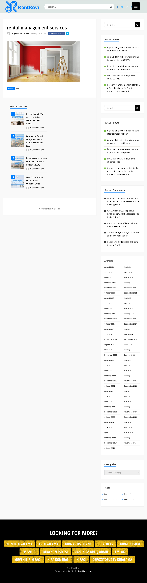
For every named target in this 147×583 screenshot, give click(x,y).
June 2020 (108, 427)
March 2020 (128, 433)
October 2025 (109, 293)
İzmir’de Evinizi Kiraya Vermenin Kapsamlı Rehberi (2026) (36, 161)
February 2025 (110, 314)
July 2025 (127, 298)
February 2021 (110, 407)
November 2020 (130, 412)
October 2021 (109, 386)
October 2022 (129, 355)
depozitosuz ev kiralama (112, 559)
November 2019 (130, 443)
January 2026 (129, 283)
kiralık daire (130, 543)
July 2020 (127, 422)
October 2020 (109, 417)
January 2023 (129, 350)
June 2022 (108, 365)
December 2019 (110, 443)
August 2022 (109, 360)
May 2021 (127, 396)
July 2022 (127, 360)
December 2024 (110, 319)
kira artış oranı (78, 543)
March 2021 (128, 402)
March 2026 (128, 277)
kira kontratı (59, 559)
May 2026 (128, 272)
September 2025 (130, 293)
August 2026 (109, 267)
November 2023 (110, 339)
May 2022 (128, 365)
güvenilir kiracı (28, 559)
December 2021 (110, 381)
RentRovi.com (85, 571)
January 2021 (129, 407)
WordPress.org (130, 499)
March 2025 (128, 308)
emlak (120, 551)
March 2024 (128, 334)
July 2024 (127, 329)
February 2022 (110, 376)
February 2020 (110, 438)
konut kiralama (19, 543)
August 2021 (109, 391)
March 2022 (128, 371)
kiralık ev (105, 543)
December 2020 (110, 412)
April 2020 (108, 433)
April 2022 (108, 371)
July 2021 (127, 391)
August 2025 (109, 298)
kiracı (81, 559)
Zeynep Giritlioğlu (37, 128)
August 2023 (109, 345)
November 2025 (130, 288)
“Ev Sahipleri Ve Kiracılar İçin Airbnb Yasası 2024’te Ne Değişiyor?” (123, 201)
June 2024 (108, 334)
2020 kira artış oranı (91, 551)
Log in (106, 494)
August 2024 (109, 329)
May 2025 (127, 303)
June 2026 (108, 272)
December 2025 (110, 288)
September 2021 (130, 386)
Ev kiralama (48, 543)
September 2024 (130, 324)
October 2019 (109, 448)
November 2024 (130, 319)
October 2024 (109, 324)
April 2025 (108, 308)
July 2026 (127, 267)
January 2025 (129, 314)
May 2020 (128, 427)
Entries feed (129, 494)
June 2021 (108, 396)
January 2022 (129, 376)
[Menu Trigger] (136, 6)
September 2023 (130, 339)
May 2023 (108, 350)
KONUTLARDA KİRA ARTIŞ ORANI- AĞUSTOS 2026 (34, 180)
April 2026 (108, 277)
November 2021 (130, 381)
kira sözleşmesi (55, 551)
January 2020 (129, 438)
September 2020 (130, 417)
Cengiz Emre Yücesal (20, 33)
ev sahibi (29, 551)
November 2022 (110, 355)
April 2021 (108, 402)
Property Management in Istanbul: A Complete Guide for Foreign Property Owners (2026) (123, 88)
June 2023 (128, 345)
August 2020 (109, 422)
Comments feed (110, 499)
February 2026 (110, 283)
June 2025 (108, 303)
